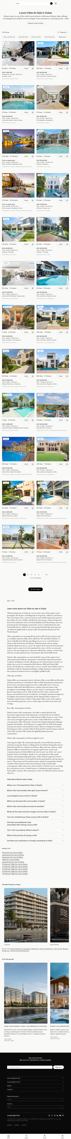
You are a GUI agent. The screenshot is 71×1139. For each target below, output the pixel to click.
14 (46, 575)
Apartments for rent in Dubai (13, 862)
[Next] (50, 574)
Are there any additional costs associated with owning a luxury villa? (22, 823)
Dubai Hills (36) (23, 37)
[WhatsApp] (32, 68)
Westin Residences (17, 949)
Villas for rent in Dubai (10, 859)
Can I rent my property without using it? (23, 830)
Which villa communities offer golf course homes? (27, 790)
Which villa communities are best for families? (25, 806)
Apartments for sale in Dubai (13, 855)
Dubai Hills (5, 472)
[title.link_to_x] (49, 1115)
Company (10, 1089)
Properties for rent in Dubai (12, 857)
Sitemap (9, 1125)
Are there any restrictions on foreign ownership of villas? (29, 841)
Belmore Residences (46, 949)
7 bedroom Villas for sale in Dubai (15, 874)
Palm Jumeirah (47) (9, 37)
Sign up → (58, 1067)
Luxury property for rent (13, 1082)
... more (66, 18)
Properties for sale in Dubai (12, 852)
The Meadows (41, 120)
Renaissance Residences (31, 949)
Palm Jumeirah (41, 76)
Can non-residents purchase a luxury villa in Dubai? (27, 817)
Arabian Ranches (7, 384)
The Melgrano (11, 939)
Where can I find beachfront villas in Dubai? (24, 785)
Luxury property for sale (13, 1078)
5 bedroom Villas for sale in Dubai (15, 869)
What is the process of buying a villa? (22, 835)
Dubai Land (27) (36, 37)
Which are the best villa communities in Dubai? (26, 801)
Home (8, 1137)
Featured (63, 32)
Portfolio (17, 1125)
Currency (9, 1103)
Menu (62, 1137)
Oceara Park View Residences (19, 951)
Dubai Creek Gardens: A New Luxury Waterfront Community (25, 1026)
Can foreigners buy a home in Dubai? (22, 796)
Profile (44, 1137)
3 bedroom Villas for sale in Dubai (15, 864)
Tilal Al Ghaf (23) (49, 37)
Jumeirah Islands (7, 120)
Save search (36, 589)
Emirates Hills (41, 428)
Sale (8, 600)
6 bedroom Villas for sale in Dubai (15, 871)
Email (26, 68)
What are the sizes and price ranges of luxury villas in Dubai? (31, 812)
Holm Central (58, 949)
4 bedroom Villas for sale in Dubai (15, 866)
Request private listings (35, 23)
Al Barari (4, 76)
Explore (9, 1085)
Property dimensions (13, 1096)
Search (26, 1137)
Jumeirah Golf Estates (9, 296)
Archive (24, 1125)
